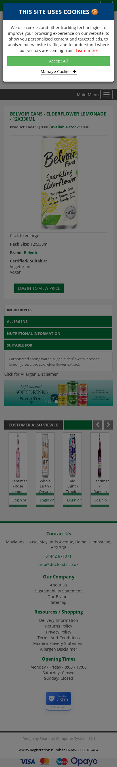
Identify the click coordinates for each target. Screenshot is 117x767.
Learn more (87, 50)
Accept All (58, 61)
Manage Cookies (57, 71)
